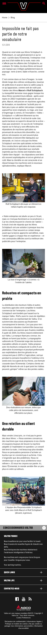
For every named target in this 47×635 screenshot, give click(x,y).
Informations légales (34, 621)
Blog (13, 17)
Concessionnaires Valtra (18, 528)
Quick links (9, 572)
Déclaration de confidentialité (15, 621)
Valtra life (9, 581)
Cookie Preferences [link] (23, 618)
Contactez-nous (11, 589)
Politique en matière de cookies (16, 624)
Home (4, 17)
